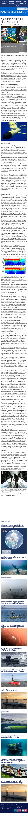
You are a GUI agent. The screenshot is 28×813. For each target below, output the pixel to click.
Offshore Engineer (5, 807)
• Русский (10, 5)
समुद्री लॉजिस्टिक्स (5, 805)
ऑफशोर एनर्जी (7, 519)
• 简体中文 (4, 1)
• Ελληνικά (23, 3)
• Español (11, 1)
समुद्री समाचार (12, 805)
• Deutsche (18, 1)
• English (17, 5)
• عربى (24, 1)
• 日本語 (4, 3)
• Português (11, 3)
